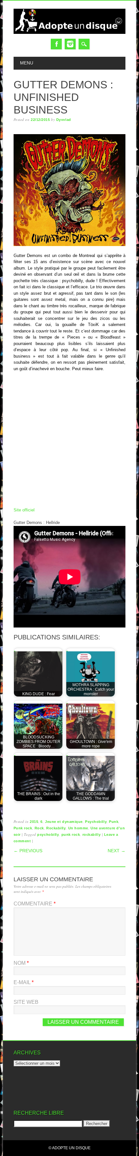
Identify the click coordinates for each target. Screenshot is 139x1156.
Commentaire (35, 903)
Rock (39, 828)
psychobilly (48, 834)
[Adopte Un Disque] (70, 32)
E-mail (24, 982)
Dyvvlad (63, 120)
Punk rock (23, 828)
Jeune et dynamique (64, 822)
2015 (34, 822)
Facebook (56, 44)
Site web (26, 1002)
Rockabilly (56, 828)
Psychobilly (96, 822)
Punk (113, 822)
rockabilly (91, 834)
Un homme (78, 828)
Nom (21, 963)
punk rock (70, 834)
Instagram (70, 44)
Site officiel (24, 510)
